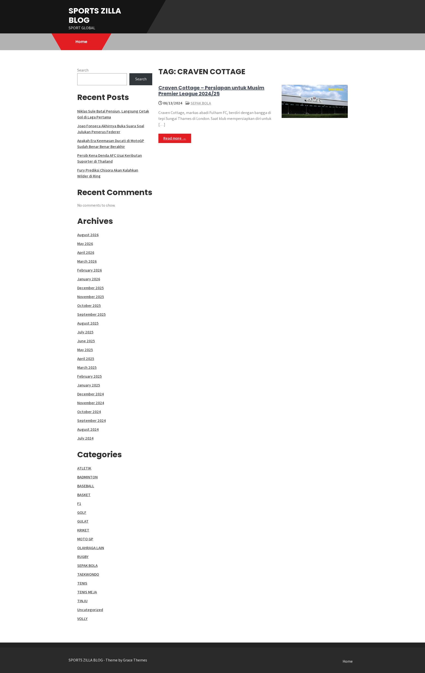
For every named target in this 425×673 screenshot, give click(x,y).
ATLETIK (84, 468)
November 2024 (90, 402)
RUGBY (83, 556)
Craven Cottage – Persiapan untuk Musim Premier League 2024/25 (211, 90)
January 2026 (88, 279)
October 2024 (89, 411)
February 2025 (89, 376)
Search (83, 70)
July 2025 (85, 332)
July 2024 (85, 438)
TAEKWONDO (88, 574)
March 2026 (87, 261)
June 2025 (86, 341)
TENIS (82, 583)
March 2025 (87, 367)
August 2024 (88, 429)
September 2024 (91, 420)
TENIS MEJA (87, 592)
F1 (79, 503)
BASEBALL (85, 485)
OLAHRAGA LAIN (90, 547)
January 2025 (88, 385)
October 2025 (89, 305)
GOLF (81, 512)
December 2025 (90, 287)
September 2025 (91, 314)
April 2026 (85, 252)
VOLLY (82, 618)
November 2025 (90, 296)
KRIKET (83, 530)
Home (81, 41)
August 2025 (88, 323)
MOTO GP (85, 539)
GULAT (83, 521)
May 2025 (85, 349)
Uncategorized (90, 609)
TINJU (82, 600)
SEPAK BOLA (201, 103)
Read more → (174, 138)
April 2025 (85, 358)
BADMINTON (87, 477)
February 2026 (89, 270)
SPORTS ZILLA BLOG (95, 15)
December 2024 (90, 394)
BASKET (84, 494)
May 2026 (85, 243)
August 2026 (88, 234)
